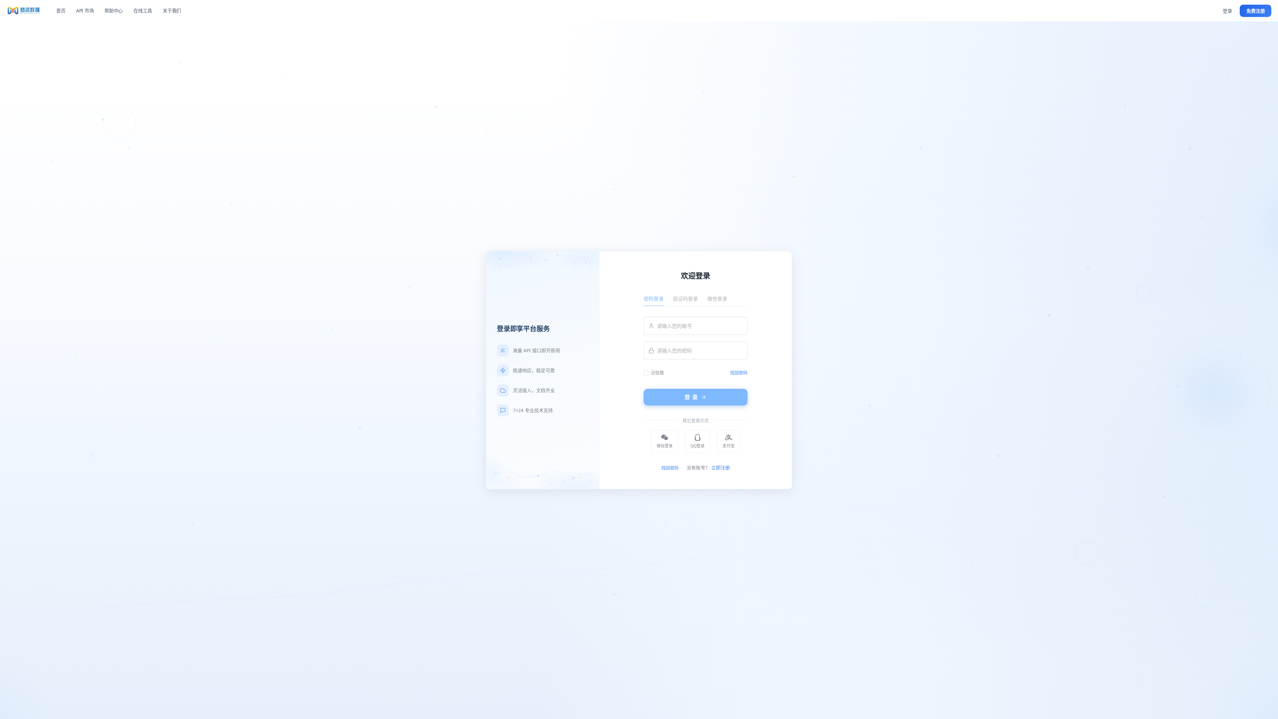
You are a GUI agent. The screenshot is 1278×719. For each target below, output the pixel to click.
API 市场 (85, 10)
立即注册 (720, 467)
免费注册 (1255, 11)
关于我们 (172, 10)
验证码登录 (685, 298)
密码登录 (654, 298)
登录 (1227, 11)
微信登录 (717, 298)
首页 (61, 10)
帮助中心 (114, 10)
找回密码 (738, 372)
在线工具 (142, 10)
